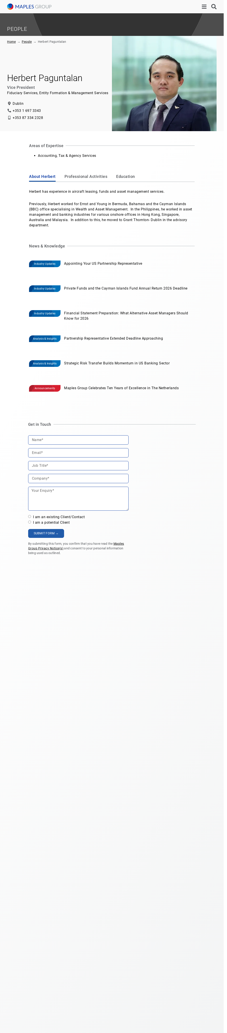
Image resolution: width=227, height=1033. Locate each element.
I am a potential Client (51, 522)
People (27, 41)
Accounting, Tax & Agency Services (67, 156)
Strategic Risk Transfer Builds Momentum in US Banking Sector (117, 363)
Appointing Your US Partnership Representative (103, 263)
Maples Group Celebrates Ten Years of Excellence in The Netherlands (121, 388)
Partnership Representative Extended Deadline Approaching (113, 338)
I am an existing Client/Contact (58, 517)
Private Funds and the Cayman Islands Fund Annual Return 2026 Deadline (126, 288)
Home (11, 41)
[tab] (42, 177)
